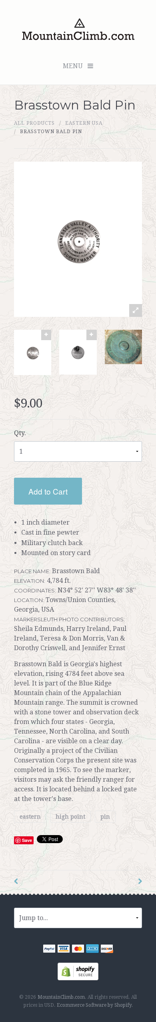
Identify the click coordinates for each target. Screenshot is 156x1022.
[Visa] (63, 949)
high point (70, 816)
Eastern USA (83, 123)
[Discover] (106, 949)
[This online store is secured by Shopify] (78, 971)
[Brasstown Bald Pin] (32, 352)
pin (105, 816)
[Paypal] (49, 949)
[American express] (92, 949)
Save (27, 840)
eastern (30, 816)
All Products (34, 123)
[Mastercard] (78, 949)
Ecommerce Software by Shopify (94, 1005)
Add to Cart (48, 491)
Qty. (20, 433)
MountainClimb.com (61, 997)
